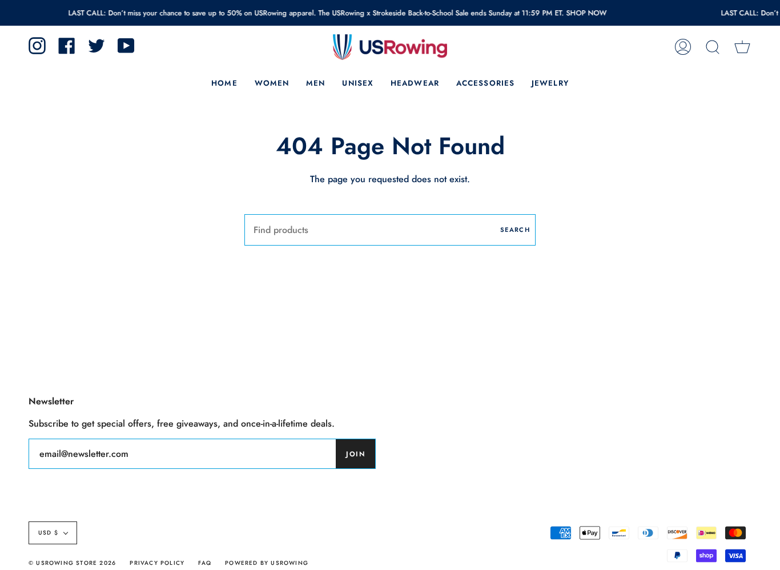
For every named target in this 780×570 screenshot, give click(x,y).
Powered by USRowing (266, 563)
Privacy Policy (157, 563)
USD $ (48, 532)
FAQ (204, 563)
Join (355, 454)
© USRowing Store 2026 (72, 563)
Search (515, 229)
